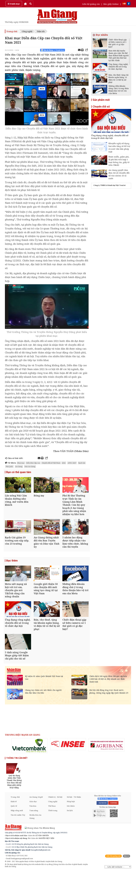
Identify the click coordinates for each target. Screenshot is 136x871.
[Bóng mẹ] (47, 485)
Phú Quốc (9, 466)
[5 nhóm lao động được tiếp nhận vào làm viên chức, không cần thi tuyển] (75, 527)
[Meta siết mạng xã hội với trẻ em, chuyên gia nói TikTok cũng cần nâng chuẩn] (18, 574)
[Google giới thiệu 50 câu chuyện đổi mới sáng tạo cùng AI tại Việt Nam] (47, 574)
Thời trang (52, 810)
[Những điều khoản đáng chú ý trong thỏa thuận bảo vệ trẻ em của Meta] (75, 574)
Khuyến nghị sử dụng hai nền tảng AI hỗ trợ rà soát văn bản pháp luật (119, 147)
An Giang (18, 466)
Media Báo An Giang (35, 816)
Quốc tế (14, 806)
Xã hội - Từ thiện (74, 797)
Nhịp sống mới (17, 810)
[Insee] (68, 744)
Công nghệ (27, 31)
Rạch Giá (81, 463)
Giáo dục (33, 801)
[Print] (82, 50)
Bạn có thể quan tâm (18, 472)
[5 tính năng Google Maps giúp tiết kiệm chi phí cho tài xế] (18, 642)
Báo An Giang (30, 466)
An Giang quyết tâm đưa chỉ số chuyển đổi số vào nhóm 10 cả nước (119, 174)
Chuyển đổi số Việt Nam (51, 463)
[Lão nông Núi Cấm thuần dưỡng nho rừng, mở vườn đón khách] (18, 485)
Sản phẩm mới (101, 99)
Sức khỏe (71, 806)
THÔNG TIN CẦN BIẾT (17, 758)
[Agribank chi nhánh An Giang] (106, 745)
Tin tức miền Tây (18, 815)
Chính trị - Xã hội (55, 797)
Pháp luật (71, 801)
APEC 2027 (72, 463)
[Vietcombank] (29, 745)
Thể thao (52, 806)
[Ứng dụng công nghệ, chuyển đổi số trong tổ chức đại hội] (18, 609)
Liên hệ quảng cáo (91, 4)
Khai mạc (21, 463)
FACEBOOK (102, 803)
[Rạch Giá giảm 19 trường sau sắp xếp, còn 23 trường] (18, 527)
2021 (64, 463)
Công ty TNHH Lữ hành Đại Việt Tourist (109, 185)
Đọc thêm (12, 560)
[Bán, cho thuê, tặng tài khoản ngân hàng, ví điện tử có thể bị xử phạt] (47, 609)
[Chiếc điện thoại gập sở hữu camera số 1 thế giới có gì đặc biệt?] (75, 609)
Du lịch (70, 810)
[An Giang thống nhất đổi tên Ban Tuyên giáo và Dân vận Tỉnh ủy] (47, 527)
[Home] (25, 3)
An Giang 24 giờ (36, 797)
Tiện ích (41, 31)
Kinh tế (14, 801)
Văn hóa (32, 806)
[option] (29, 745)
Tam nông (33, 810)
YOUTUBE (113, 803)
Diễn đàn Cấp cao (33, 463)
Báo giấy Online (111, 4)
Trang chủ (11, 31)
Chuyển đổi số (101, 106)
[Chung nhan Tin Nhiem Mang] (38, 828)
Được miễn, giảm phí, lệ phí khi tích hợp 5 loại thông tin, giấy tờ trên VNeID (119, 160)
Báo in (126, 856)
